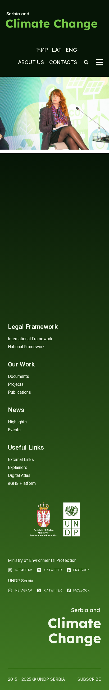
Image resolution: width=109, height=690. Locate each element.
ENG (71, 49)
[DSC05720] (54, 113)
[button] (99, 62)
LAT (57, 49)
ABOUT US (31, 62)
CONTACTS (63, 62)
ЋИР (42, 49)
